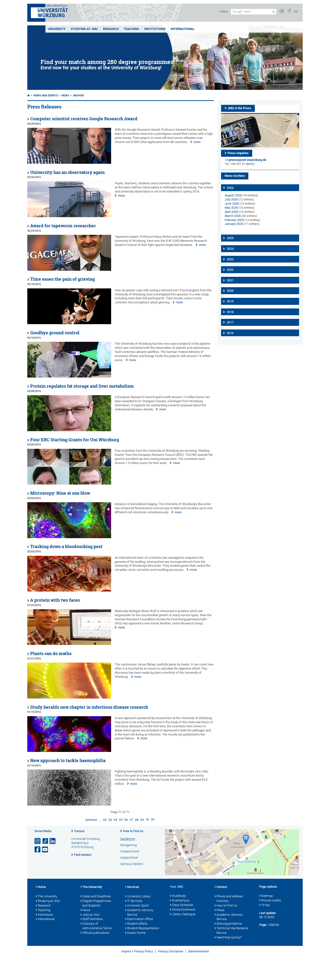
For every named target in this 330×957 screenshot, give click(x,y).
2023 (230, 259)
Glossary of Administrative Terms (97, 926)
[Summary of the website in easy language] (282, 11)
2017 (230, 322)
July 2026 (231, 199)
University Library (139, 896)
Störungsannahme (229, 923)
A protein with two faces (55, 600)
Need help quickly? (229, 937)
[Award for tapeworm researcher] (69, 269)
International (182, 29)
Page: (263, 925)
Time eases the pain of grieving (62, 279)
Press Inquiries (238, 153)
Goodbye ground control (54, 333)
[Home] (28, 95)
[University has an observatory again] (69, 216)
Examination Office (140, 919)
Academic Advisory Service (140, 912)
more (197, 142)
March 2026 (233, 216)
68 (136, 819)
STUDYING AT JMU (84, 29)
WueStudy (179, 896)
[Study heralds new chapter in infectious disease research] (69, 751)
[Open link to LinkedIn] (53, 841)
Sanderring (127, 839)
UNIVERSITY (57, 29)
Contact (79, 831)
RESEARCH (111, 29)
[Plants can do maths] (69, 697)
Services (133, 887)
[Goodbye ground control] (69, 376)
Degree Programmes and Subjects (96, 903)
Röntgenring (128, 845)
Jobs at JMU (91, 914)
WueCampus (181, 900)
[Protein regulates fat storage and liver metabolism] (69, 430)
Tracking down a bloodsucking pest (66, 546)
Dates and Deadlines (96, 896)
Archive (78, 95)
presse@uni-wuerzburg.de (247, 160)
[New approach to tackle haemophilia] (69, 804)
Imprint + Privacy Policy (137, 951)
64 (115, 819)
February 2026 (234, 220)
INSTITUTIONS (154, 29)
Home (42, 887)
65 (120, 819)
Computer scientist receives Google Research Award (83, 118)
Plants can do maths (51, 653)
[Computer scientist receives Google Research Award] (69, 162)
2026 (230, 188)
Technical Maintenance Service (232, 930)
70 (147, 819)
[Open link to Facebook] (38, 849)
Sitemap (267, 896)
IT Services (134, 901)
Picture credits (271, 900)
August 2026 (233, 195)
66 (126, 819)
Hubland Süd (129, 857)
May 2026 (231, 207)
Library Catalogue (183, 914)
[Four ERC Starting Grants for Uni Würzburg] (69, 483)
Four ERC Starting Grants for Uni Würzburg (74, 440)
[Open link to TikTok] (45, 841)
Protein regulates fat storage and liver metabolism (82, 386)
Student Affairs (137, 923)
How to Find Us (133, 831)
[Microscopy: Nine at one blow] (69, 537)
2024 (230, 248)
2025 (230, 238)
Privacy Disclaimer (170, 951)
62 (105, 819)
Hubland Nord (129, 851)
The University (47, 896)
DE (296, 11)
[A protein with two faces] (69, 644)
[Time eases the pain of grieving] (69, 323)
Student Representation (143, 928)
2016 (230, 333)
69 (142, 819)
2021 (230, 280)
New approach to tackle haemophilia (68, 760)
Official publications (95, 933)
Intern (224, 11)
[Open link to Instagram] (38, 841)
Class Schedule (182, 905)
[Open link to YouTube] (45, 849)
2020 (230, 291)
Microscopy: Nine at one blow (60, 493)
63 (110, 819)
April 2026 (231, 212)
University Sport (138, 905)
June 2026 (232, 203)
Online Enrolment (183, 909)
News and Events (46, 95)
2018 (230, 312)
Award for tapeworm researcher (63, 226)
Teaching (131, 29)
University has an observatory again (67, 172)
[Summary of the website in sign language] (289, 11)
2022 (230, 269)
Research (44, 905)
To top (265, 905)
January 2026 (234, 224)
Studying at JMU (49, 901)
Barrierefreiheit (198, 951)
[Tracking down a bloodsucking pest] (69, 590)
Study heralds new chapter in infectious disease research (89, 707)
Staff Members (92, 919)
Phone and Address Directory (229, 898)
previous (91, 819)
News (65, 95)
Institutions (45, 914)
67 (131, 819)
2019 (230, 301)
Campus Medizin (131, 864)
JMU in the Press (239, 108)
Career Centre (136, 933)
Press (220, 910)
